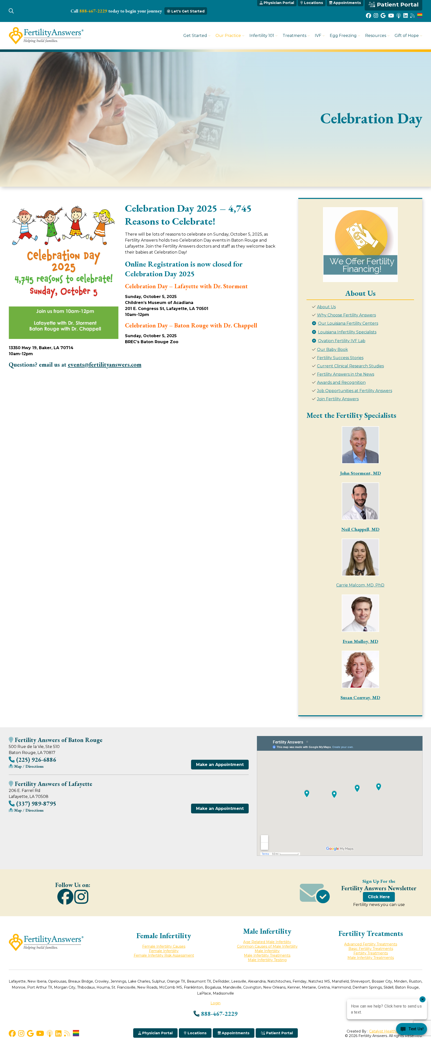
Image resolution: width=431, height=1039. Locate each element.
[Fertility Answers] (46, 43)
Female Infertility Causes (163, 946)
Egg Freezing (343, 35)
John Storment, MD (360, 473)
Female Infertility (164, 951)
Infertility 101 (261, 35)
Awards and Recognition (341, 382)
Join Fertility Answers (338, 399)
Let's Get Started (187, 11)
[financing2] (360, 244)
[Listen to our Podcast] (398, 15)
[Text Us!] (411, 1029)
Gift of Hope (407, 35)
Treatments (294, 35)
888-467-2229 (93, 11)
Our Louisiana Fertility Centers (348, 323)
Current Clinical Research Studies (350, 366)
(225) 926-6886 (35, 759)
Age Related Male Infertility (267, 942)
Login (215, 1003)
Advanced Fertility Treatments (370, 944)
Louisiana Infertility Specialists (347, 332)
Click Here (379, 896)
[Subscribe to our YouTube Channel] (391, 15)
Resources (375, 35)
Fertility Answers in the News (345, 374)
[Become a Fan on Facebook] (368, 15)
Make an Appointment (220, 764)
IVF (318, 35)
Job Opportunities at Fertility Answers (354, 390)
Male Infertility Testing (267, 960)
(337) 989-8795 (35, 803)
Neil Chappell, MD (360, 529)
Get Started (195, 35)
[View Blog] (412, 15)
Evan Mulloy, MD (360, 641)
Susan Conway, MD (360, 697)
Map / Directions (28, 766)
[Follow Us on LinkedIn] (405, 15)
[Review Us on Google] (383, 15)
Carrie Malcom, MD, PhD (360, 585)
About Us (326, 306)
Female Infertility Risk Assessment (164, 955)
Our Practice (228, 35)
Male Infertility (267, 951)
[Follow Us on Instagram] (376, 15)
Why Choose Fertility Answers (346, 315)
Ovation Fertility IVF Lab (341, 340)
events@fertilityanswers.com (104, 364)
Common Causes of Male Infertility (267, 946)
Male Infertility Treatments (267, 955)
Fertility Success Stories (340, 357)
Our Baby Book (332, 349)
